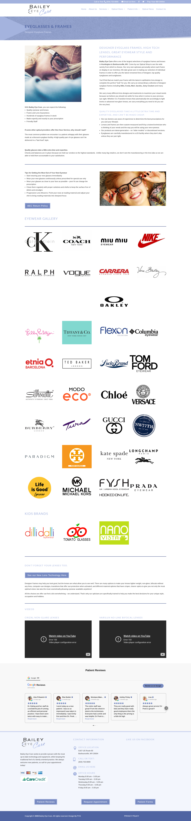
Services (103, 9)
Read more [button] (32, 719)
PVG (79, 816)
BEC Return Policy (37, 206)
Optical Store (117, 9)
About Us (93, 9)
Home (83, 9)
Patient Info (133, 9)
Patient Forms (145, 802)
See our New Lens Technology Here (46, 575)
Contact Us (161, 9)
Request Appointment (95, 802)
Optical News (148, 9)
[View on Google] (30, 698)
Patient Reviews (46, 802)
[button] (25, 708)
